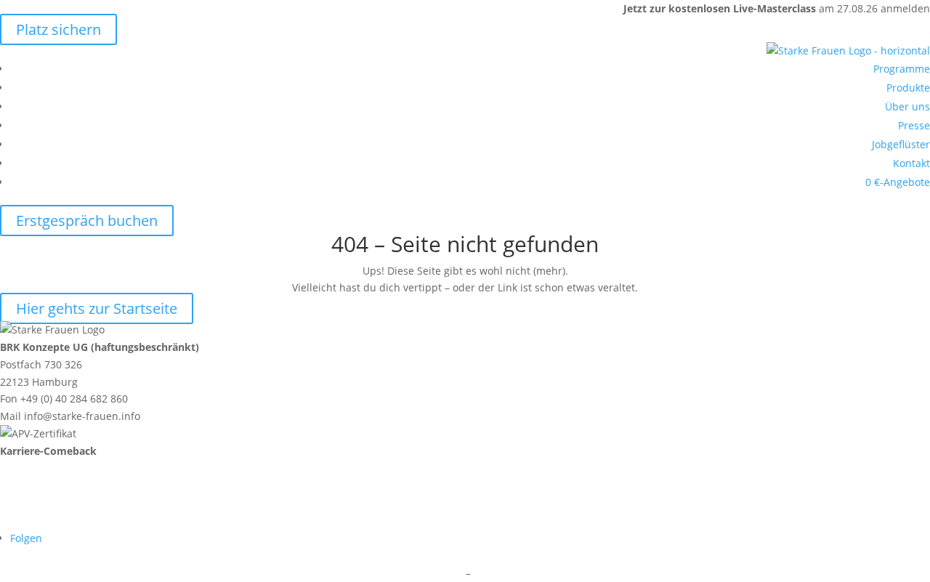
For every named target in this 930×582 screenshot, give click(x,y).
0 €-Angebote (897, 182)
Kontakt (911, 163)
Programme (901, 69)
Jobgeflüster (901, 144)
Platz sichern (58, 29)
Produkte (908, 87)
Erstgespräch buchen (87, 220)
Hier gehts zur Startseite (96, 308)
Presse (914, 125)
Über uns (907, 106)
